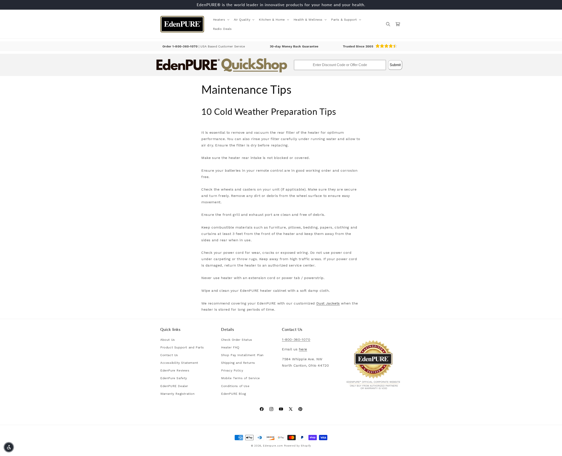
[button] (220, 19)
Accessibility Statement (179, 362)
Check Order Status (236, 339)
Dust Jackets (328, 303)
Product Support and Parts (182, 347)
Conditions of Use (235, 386)
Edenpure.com (273, 445)
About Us (167, 339)
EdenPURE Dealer (174, 386)
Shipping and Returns (238, 362)
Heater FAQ (230, 347)
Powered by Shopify (297, 445)
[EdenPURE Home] (182, 24)
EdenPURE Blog (233, 393)
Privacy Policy (232, 370)
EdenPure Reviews (174, 370)
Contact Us (169, 355)
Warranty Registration (177, 393)
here (303, 349)
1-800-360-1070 (185, 46)
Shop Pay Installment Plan (242, 355)
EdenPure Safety (173, 378)
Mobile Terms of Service (240, 378)
